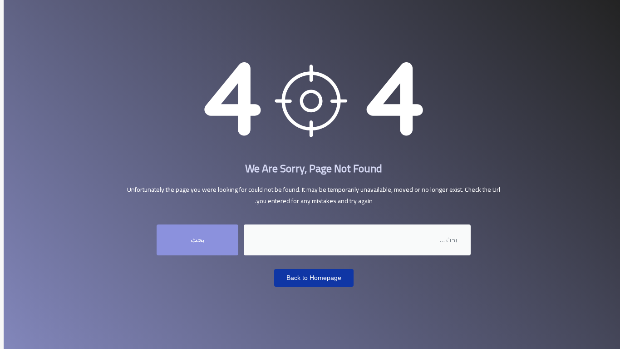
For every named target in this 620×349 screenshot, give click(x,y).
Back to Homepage (313, 277)
